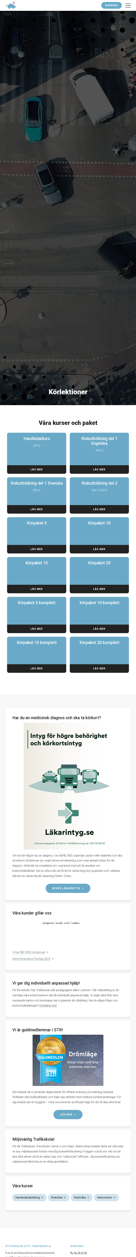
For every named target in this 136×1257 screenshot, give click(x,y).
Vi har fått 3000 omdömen (28, 952)
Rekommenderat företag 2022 (31, 959)
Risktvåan (80, 1197)
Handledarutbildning (27, 1197)
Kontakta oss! (48, 1005)
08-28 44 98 (80, 1252)
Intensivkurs (104, 1197)
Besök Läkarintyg (66, 888)
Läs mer (36, 469)
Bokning (111, 5)
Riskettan (57, 1197)
